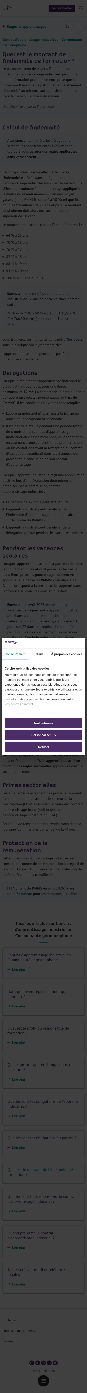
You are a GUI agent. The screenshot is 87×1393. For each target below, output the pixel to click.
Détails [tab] (38, 654)
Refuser (43, 747)
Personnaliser (41, 735)
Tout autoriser (43, 723)
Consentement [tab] (15, 654)
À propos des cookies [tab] (66, 654)
